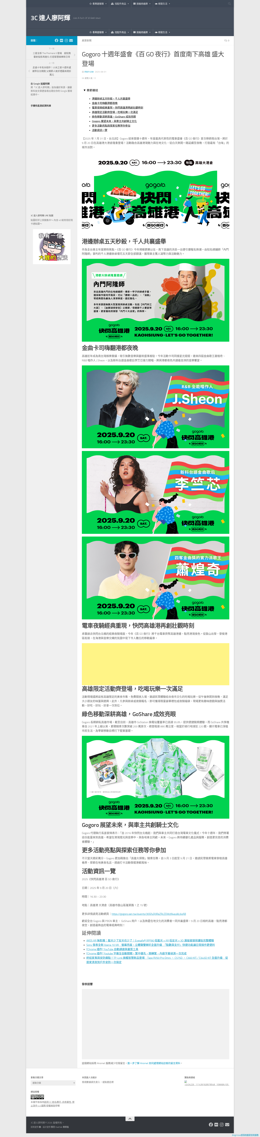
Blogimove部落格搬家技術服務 (245, 1135)
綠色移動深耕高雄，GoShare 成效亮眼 (114, 116)
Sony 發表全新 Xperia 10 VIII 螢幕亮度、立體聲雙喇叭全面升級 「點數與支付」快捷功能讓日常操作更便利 (150, 945)
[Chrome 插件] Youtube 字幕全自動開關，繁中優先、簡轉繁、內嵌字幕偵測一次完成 (136, 953)
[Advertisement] (155, 664)
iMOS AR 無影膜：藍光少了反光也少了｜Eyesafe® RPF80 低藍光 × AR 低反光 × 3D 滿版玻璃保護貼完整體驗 (150, 940)
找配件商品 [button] (120, 3)
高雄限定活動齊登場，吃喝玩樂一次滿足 (115, 112)
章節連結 (92, 90)
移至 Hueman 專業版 (60, 1127)
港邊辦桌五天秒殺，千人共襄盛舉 (111, 98)
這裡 (111, 1082)
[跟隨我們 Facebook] (56, 40)
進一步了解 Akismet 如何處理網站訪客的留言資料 (153, 1063)
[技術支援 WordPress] (40, 1127)
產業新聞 (86, 40)
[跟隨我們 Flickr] (61, 40)
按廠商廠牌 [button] (142, 3)
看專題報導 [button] (98, 3)
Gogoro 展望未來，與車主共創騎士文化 (114, 121)
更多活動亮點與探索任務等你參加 (111, 125)
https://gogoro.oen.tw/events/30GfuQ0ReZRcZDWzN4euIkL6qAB (149, 914)
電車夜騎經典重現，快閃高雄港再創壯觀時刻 (117, 107)
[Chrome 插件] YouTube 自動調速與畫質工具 (112, 949)
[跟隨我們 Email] (71, 40)
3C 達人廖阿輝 (50, 18)
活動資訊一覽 (99, 130)
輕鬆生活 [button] (162, 3)
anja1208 (89, 72)
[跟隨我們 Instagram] (66, 40)
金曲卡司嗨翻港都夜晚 (105, 103)
